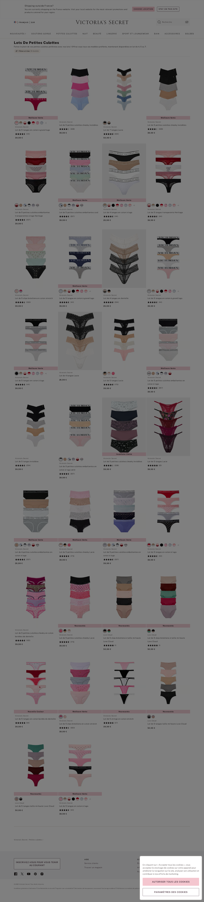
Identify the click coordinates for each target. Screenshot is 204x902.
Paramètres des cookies (171, 892)
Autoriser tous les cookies (171, 881)
